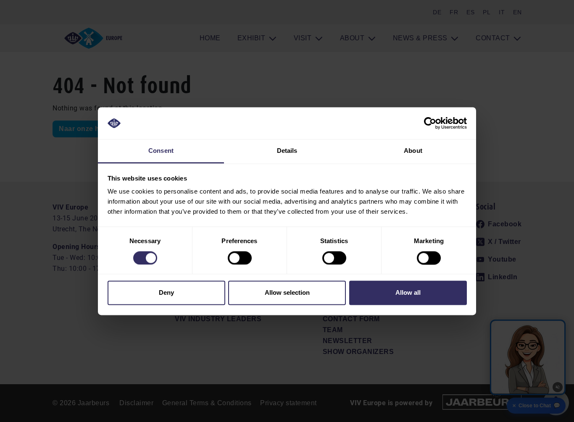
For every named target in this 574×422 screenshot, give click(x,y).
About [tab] (413, 151)
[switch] (240, 258)
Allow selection (287, 292)
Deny (166, 292)
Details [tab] (287, 151)
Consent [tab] (161, 151)
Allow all (408, 292)
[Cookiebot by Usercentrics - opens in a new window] (430, 123)
